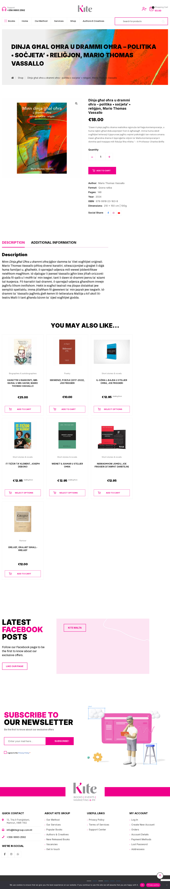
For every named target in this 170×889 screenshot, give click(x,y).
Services (58, 21)
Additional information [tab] (53, 242)
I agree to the (18, 753)
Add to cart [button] (24, 409)
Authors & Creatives (93, 21)
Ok (142, 885)
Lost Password (139, 844)
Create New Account (142, 824)
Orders (135, 829)
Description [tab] (13, 242)
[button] (76, 103)
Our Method (41, 21)
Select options (113, 409)
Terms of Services (99, 824)
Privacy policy (153, 885)
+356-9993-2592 (16, 837)
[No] (166, 885)
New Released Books (58, 839)
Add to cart (103, 171)
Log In (134, 819)
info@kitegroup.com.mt (19, 830)
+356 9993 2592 (16, 10)
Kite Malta (75, 627)
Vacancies (52, 844)
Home (25, 21)
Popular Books (54, 829)
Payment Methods (141, 839)
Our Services (53, 824)
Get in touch (53, 849)
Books (11, 21)
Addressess (137, 849)
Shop (73, 21)
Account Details (140, 834)
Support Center (97, 829)
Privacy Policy (23, 753)
